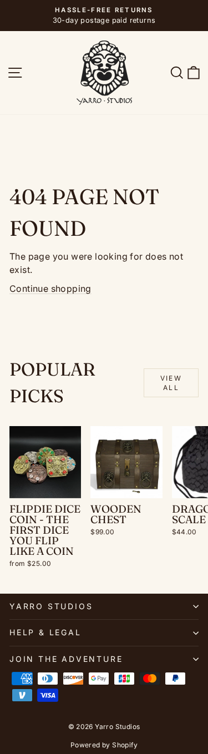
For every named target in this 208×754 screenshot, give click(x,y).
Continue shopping (50, 288)
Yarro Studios (51, 606)
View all (171, 383)
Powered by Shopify (104, 745)
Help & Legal (45, 632)
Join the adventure (66, 659)
